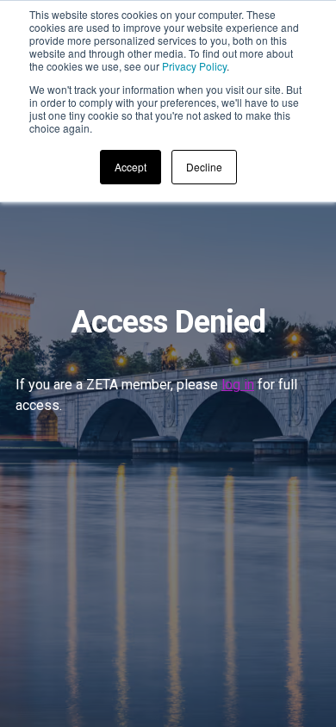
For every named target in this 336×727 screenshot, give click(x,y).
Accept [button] (130, 166)
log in (237, 384)
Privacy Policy (194, 66)
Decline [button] (204, 166)
